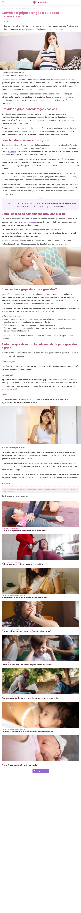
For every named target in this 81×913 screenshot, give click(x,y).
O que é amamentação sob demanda (19, 765)
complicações (30, 222)
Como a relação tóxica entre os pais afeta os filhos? (27, 664)
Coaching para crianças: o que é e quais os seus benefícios (30, 698)
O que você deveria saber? (11, 528)
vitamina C (44, 463)
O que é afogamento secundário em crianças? (24, 530)
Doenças (10, 8)
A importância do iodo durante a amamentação (24, 597)
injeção (69, 188)
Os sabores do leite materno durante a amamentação (27, 731)
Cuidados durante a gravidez (12, 562)
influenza (12, 151)
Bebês (4, 763)
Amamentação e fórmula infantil (13, 595)
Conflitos (5, 662)
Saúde (4, 8)
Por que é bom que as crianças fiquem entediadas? (26, 631)
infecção (45, 114)
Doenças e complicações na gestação (26, 8)
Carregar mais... (40, 771)
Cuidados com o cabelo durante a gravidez (22, 564)
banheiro (71, 319)
